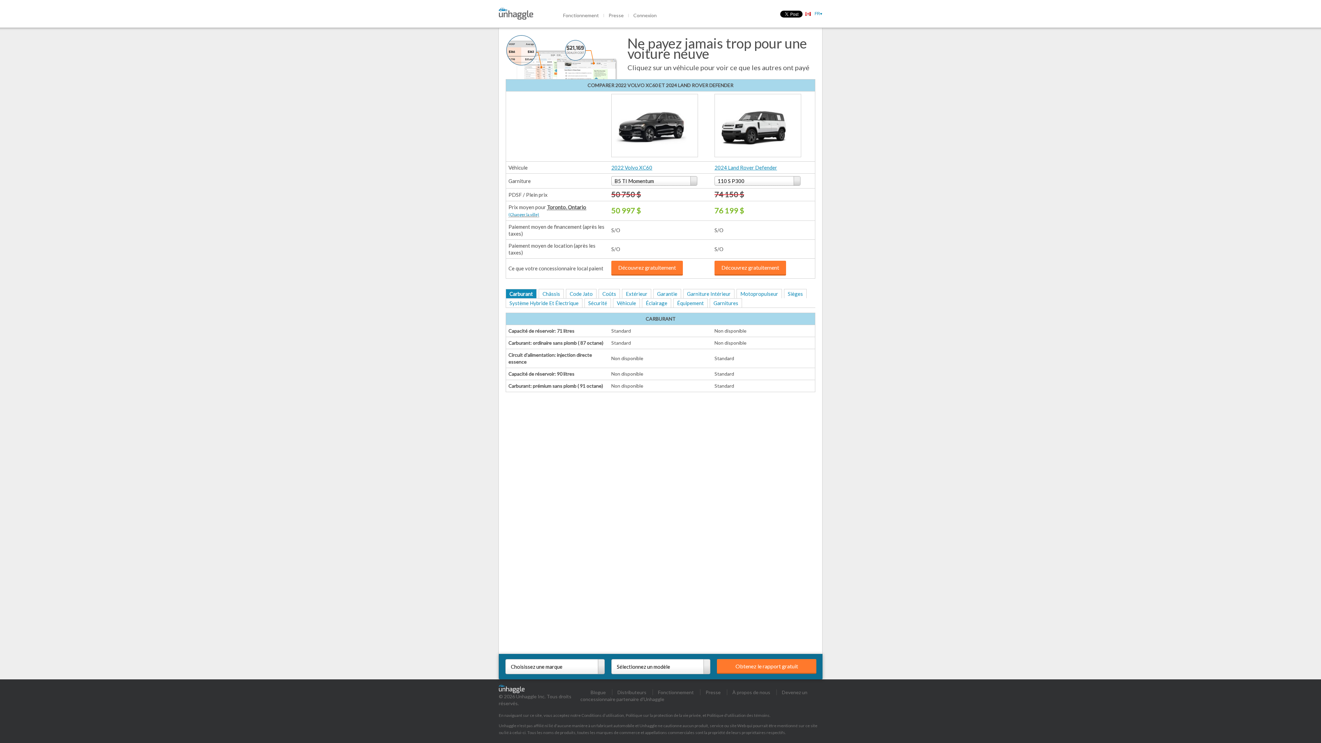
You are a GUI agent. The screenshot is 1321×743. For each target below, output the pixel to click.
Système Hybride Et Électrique (544, 303)
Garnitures (725, 303)
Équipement (690, 303)
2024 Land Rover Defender (746, 167)
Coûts (609, 294)
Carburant (521, 294)
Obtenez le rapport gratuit (766, 666)
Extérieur (636, 294)
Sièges (795, 294)
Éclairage (656, 303)
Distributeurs (631, 692)
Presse (616, 15)
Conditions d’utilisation (602, 715)
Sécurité (597, 303)
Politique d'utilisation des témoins (738, 715)
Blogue (598, 692)
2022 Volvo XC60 (631, 167)
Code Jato (581, 294)
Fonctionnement (581, 15)
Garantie (667, 294)
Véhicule (626, 303)
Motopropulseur (759, 294)
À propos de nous (751, 692)
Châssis (551, 294)
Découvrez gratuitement (647, 267)
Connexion (645, 15)
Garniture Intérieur (709, 294)
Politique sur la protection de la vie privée (663, 715)
